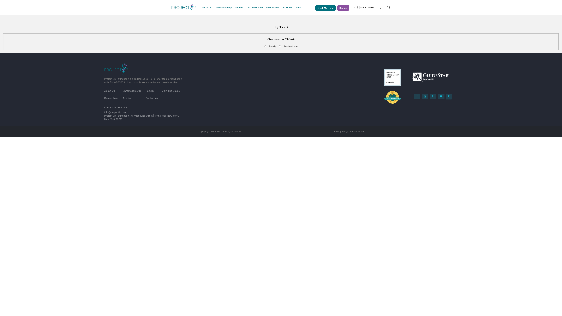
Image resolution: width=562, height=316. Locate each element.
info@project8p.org (115, 112)
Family (272, 46)
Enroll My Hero (326, 8)
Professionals (291, 46)
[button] (388, 7)
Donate (343, 8)
